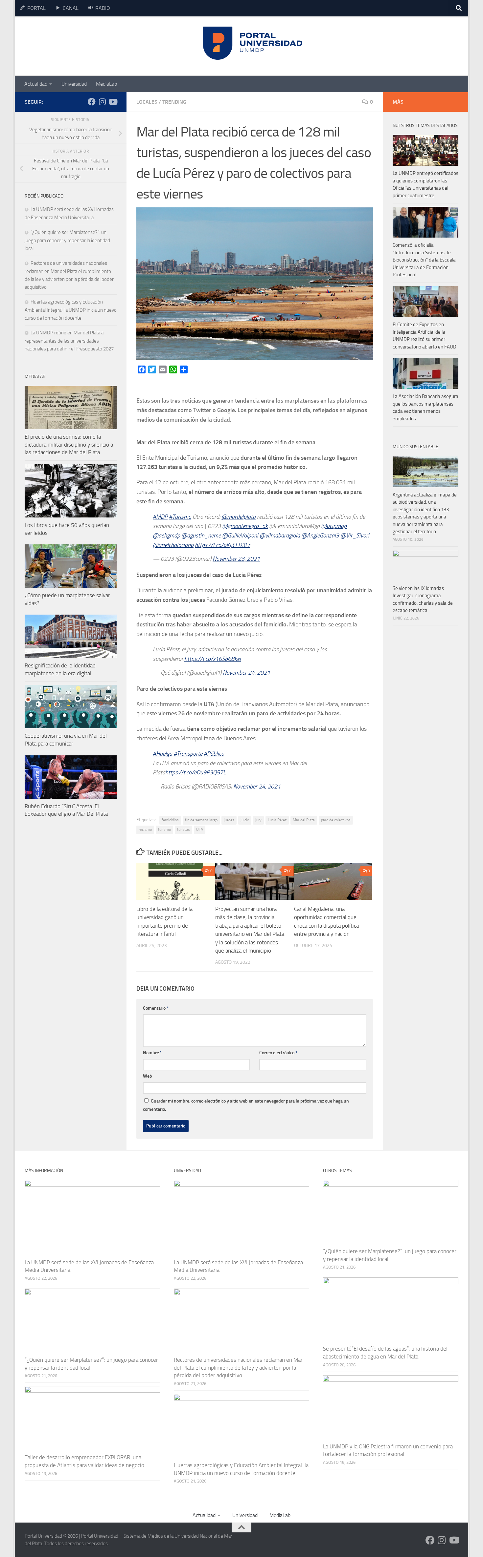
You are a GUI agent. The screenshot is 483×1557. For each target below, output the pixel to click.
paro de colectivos (336, 820)
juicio (245, 820)
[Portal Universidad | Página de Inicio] (74, 46)
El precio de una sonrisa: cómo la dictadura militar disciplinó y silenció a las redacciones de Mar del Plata (69, 444)
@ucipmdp (334, 526)
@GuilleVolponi (240, 535)
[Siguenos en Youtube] (113, 102)
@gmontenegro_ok (245, 526)
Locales (146, 102)
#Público (214, 753)
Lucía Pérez (277, 820)
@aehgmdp (166, 535)
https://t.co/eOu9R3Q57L (195, 772)
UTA (199, 829)
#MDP (160, 516)
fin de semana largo (201, 820)
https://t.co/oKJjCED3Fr (222, 545)
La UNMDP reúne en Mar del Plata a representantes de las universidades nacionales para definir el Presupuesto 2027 (69, 341)
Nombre (152, 1053)
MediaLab (106, 84)
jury (258, 820)
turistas (183, 829)
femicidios (170, 820)
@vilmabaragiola (280, 535)
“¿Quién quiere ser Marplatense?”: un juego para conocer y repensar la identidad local (67, 240)
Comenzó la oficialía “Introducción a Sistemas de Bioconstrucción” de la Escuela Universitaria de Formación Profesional (424, 260)
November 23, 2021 (236, 558)
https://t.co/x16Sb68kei (212, 659)
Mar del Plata (304, 820)
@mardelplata (238, 516)
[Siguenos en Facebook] (92, 102)
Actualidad (35, 84)
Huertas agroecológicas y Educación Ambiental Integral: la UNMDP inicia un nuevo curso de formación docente (71, 310)
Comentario (156, 1008)
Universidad (74, 84)
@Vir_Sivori (354, 535)
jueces (229, 820)
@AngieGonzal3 (320, 535)
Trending (174, 102)
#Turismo (180, 516)
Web (147, 1076)
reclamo (145, 829)
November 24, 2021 (246, 672)
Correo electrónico (278, 1053)
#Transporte (187, 753)
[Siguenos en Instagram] (102, 102)
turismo (164, 829)
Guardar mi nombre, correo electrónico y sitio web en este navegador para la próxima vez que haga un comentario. (246, 1105)
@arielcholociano (173, 545)
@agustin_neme (201, 535)
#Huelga (162, 753)
